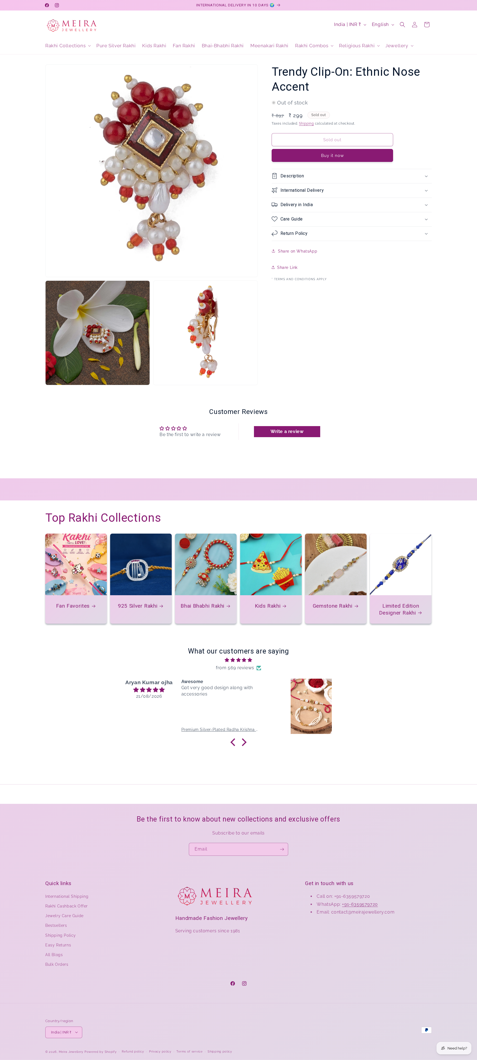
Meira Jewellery (71, 1051)
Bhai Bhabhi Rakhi (203, 606)
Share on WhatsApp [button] (297, 251)
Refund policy (133, 1051)
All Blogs (54, 955)
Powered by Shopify (100, 1051)
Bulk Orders (56, 964)
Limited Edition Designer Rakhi (399, 609)
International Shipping (66, 896)
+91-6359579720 (360, 904)
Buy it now (332, 155)
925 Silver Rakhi (137, 606)
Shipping (306, 123)
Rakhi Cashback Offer (66, 906)
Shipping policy (220, 1051)
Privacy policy (160, 1051)
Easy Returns (58, 945)
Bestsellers (56, 925)
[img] (238, 660)
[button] (67, 45)
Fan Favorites (73, 606)
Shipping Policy (60, 935)
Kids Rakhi (267, 606)
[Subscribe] (282, 849)
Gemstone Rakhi (333, 606)
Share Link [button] (287, 267)
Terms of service (189, 1051)
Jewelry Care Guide (64, 916)
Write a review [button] (287, 431)
